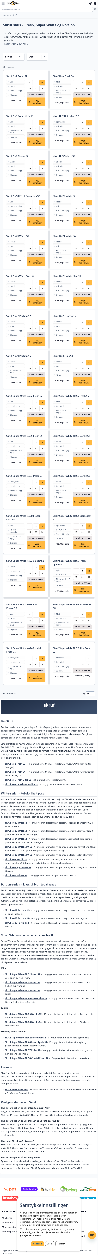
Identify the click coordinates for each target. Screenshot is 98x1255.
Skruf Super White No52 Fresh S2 (24, 396)
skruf (14, 15)
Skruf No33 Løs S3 (63, 356)
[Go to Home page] (47, 3)
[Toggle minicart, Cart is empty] (95, 3)
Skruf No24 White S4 (64, 236)
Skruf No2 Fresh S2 (16, 76)
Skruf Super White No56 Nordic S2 (71, 436)
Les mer (61, 1243)
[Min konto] (91, 3)
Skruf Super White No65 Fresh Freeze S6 (22, 606)
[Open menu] (3, 3)
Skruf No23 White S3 (17, 236)
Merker (6, 15)
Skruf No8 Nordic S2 (17, 156)
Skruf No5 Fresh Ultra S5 (19, 116)
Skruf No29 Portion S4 (18, 356)
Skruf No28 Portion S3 (65, 316)
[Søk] (95, 9)
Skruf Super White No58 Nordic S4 (71, 476)
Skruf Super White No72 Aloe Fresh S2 (72, 650)
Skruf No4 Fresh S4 (63, 76)
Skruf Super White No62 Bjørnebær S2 (72, 517)
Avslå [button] (49, 1243)
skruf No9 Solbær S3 (64, 156)
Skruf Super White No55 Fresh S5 (24, 436)
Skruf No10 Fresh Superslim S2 (23, 196)
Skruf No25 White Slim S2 (20, 276)
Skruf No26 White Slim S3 (67, 276)
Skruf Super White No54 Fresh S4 (71, 396)
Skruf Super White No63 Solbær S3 (25, 561)
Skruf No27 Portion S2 (18, 316)
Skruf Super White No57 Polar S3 (24, 476)
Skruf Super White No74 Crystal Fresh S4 (23, 650)
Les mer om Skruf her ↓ (16, 43)
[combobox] (46, 9)
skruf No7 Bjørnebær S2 (66, 116)
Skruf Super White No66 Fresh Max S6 (72, 606)
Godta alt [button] (37, 1243)
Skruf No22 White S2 (64, 196)
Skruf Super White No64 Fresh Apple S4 (69, 562)
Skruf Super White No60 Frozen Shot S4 (23, 517)
